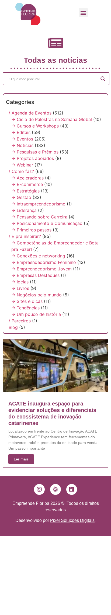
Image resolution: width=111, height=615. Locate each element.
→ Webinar (22, 165)
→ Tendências (25, 307)
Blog (13, 327)
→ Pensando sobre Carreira (39, 217)
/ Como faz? (21, 171)
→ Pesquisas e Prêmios (34, 152)
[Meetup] (55, 489)
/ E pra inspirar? (25, 236)
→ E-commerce (27, 184)
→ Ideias (20, 281)
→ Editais (20, 132)
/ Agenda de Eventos (30, 113)
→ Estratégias (25, 191)
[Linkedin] (71, 489)
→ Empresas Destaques (35, 275)
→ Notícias (22, 145)
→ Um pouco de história (36, 314)
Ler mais (21, 459)
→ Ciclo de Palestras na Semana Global (51, 119)
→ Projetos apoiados (32, 158)
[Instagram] (39, 489)
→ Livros (20, 288)
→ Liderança (24, 210)
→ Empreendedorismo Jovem (41, 268)
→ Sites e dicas (27, 301)
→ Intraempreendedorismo (38, 204)
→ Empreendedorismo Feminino (43, 262)
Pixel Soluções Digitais (72, 520)
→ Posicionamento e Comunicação (46, 223)
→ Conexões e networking (38, 256)
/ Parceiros (20, 320)
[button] (83, 12)
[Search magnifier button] (103, 79)
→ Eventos (22, 139)
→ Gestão (21, 197)
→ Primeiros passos (31, 230)
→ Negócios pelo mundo (36, 294)
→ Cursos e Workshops (35, 126)
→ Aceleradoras (27, 178)
